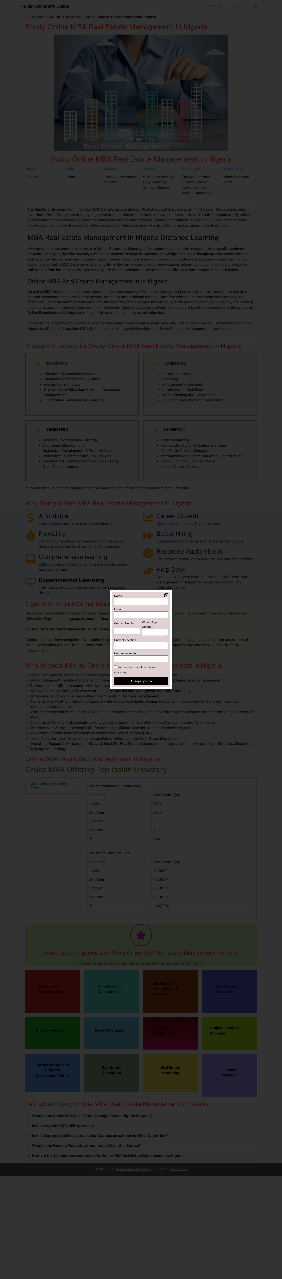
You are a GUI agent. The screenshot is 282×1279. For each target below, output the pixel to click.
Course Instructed (125, 653)
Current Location (125, 640)
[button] (166, 595)
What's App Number (149, 624)
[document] (141, 639)
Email (117, 609)
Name (118, 596)
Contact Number (125, 623)
